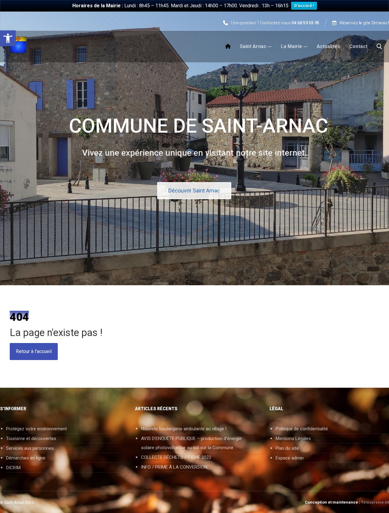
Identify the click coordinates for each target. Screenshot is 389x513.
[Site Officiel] (18, 45)
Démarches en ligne (25, 458)
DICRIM (13, 467)
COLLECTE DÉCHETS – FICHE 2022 (176, 457)
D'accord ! (304, 5)
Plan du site (287, 448)
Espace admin (290, 458)
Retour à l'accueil (34, 351)
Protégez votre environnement (36, 429)
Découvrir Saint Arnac (194, 190)
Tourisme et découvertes (31, 438)
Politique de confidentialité (302, 429)
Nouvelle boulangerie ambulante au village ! (183, 429)
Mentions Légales (293, 438)
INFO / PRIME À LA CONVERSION (174, 467)
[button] (8, 38)
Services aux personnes (30, 448)
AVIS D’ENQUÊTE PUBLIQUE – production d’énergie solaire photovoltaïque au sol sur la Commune (191, 443)
